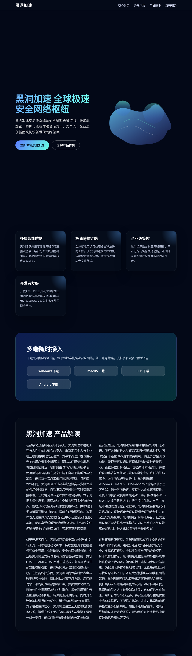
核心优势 (123, 5)
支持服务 (171, 5)
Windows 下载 (48, 371)
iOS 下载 (143, 371)
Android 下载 (48, 384)
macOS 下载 (96, 371)
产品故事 (155, 5)
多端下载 (139, 5)
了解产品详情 (66, 145)
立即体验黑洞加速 (32, 145)
